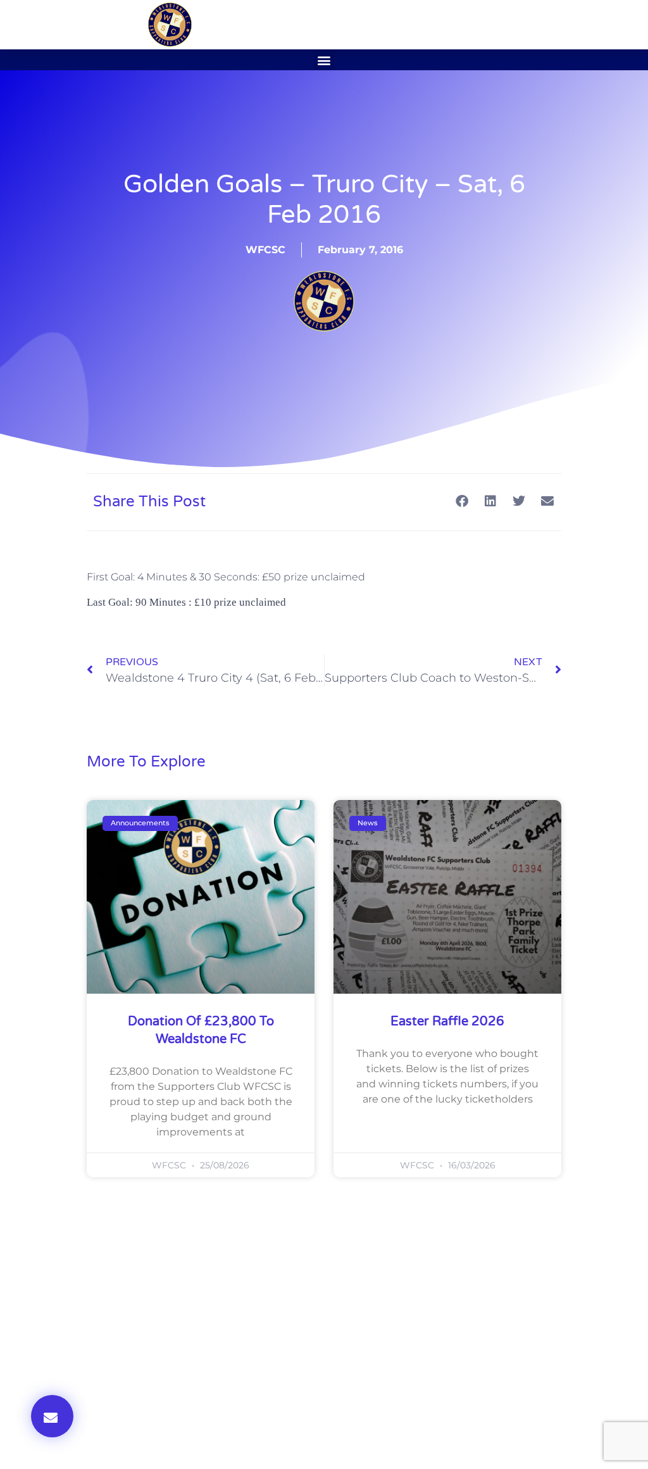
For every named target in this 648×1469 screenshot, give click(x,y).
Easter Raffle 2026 (447, 1021)
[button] (324, 59)
